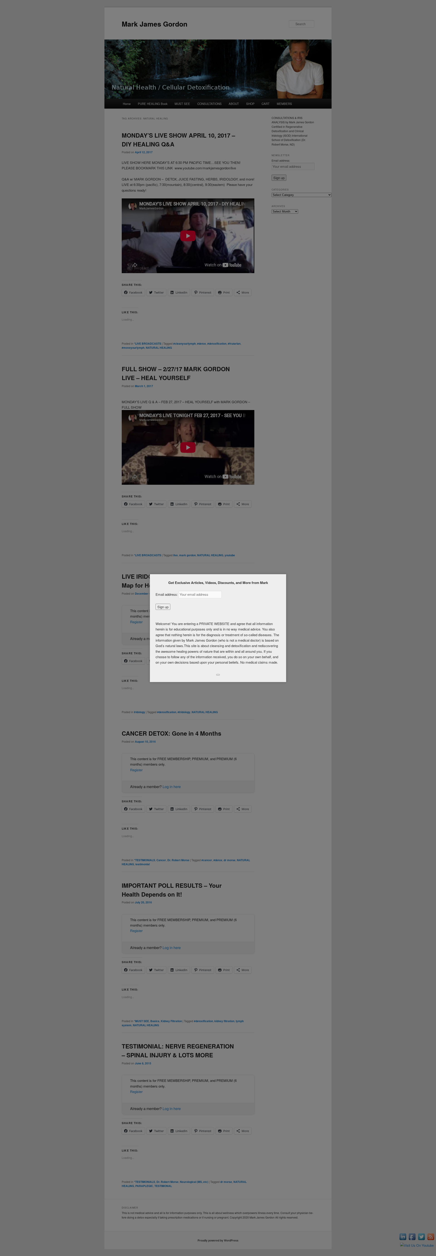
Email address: (167, 594)
